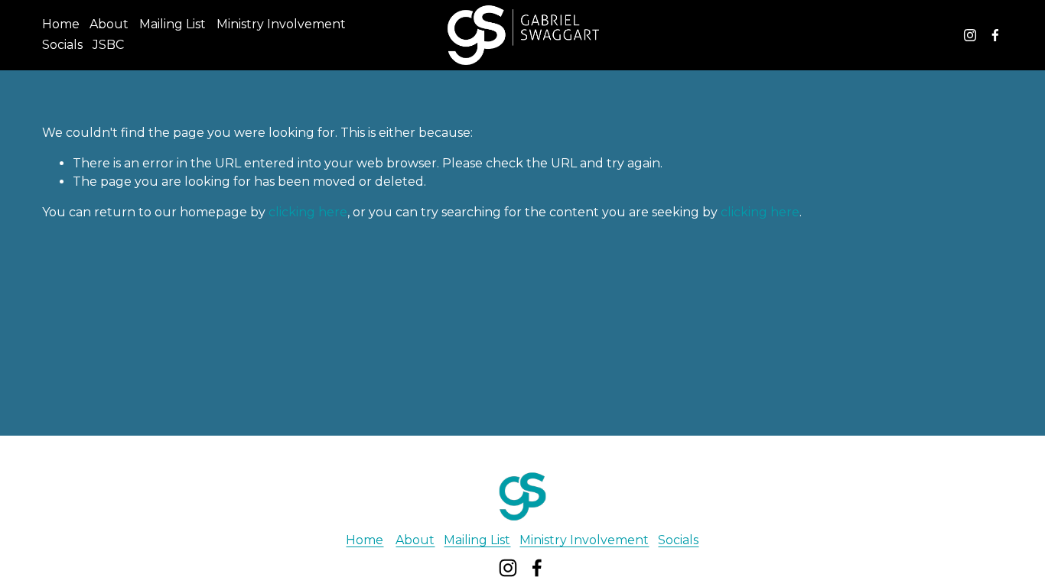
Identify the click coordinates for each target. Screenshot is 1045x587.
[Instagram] (970, 35)
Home (61, 24)
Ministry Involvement (281, 24)
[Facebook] (995, 35)
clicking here (308, 212)
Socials (62, 44)
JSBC (108, 44)
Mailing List (172, 24)
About (109, 24)
